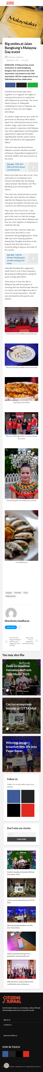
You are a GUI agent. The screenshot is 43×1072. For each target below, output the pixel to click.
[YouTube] (27, 810)
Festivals (18, 593)
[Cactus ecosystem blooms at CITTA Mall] (21, 715)
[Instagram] (13, 810)
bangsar (9, 593)
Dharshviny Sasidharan (15, 57)
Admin (11, 690)
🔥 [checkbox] (6, 1065)
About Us (7, 1020)
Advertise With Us (10, 1035)
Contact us (8, 1025)
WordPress (37, 1066)
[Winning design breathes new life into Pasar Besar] (21, 754)
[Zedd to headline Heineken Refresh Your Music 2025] (21, 677)
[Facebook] (13, 796)
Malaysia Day (10, 596)
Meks (23, 1066)
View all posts (11, 627)
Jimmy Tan (13, 767)
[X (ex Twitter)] (27, 796)
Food (26, 593)
